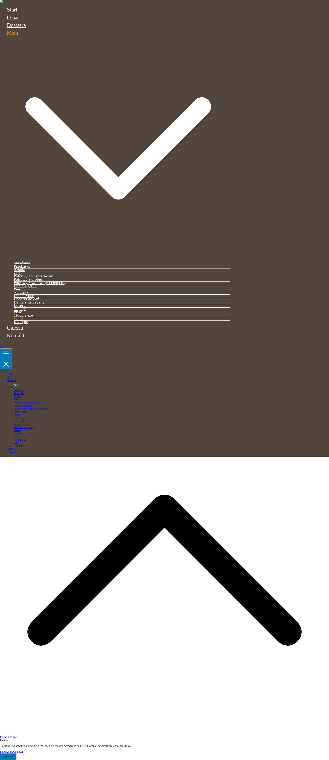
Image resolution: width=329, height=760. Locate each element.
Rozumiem (8, 756)
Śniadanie (22, 263)
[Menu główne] (6, 353)
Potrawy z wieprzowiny (33, 276)
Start (12, 10)
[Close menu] (6, 364)
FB (1, 346)
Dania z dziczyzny (29, 302)
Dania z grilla (25, 285)
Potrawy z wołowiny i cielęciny (40, 282)
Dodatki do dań (26, 298)
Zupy (18, 272)
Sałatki (19, 269)
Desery (19, 305)
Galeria (15, 328)
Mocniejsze (23, 315)
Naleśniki (22, 292)
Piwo (18, 311)
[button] (118, 258)
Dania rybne (24, 295)
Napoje (20, 308)
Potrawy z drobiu (28, 279)
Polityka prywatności (11, 751)
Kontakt (16, 335)
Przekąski (22, 266)
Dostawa (16, 25)
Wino (18, 318)
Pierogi (20, 289)
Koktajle (21, 321)
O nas (13, 17)
